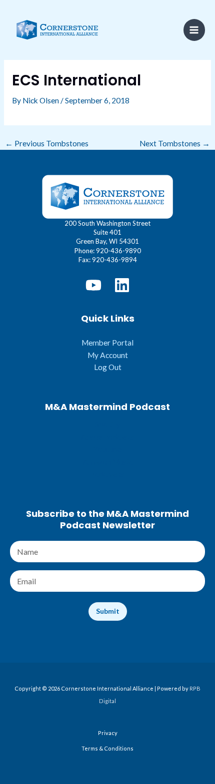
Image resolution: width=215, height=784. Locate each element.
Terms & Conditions (108, 748)
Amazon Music (107, 461)
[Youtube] (94, 285)
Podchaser (108, 474)
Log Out (108, 367)
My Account (108, 355)
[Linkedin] (122, 285)
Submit (108, 611)
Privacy (108, 733)
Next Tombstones (175, 144)
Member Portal (108, 342)
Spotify (107, 424)
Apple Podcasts (107, 436)
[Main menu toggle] (194, 29)
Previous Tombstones (46, 144)
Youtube (108, 449)
